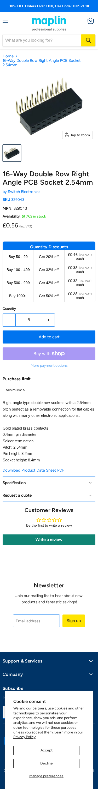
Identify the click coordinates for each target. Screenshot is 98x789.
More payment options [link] (49, 366)
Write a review (49, 539)
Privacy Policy (24, 737)
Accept (47, 750)
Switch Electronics (24, 191)
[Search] (88, 40)
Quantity (9, 309)
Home (8, 56)
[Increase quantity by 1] (48, 320)
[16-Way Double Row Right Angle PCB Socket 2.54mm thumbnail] (12, 153)
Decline (46, 763)
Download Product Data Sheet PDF (33, 470)
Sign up (74, 620)
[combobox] (42, 40)
